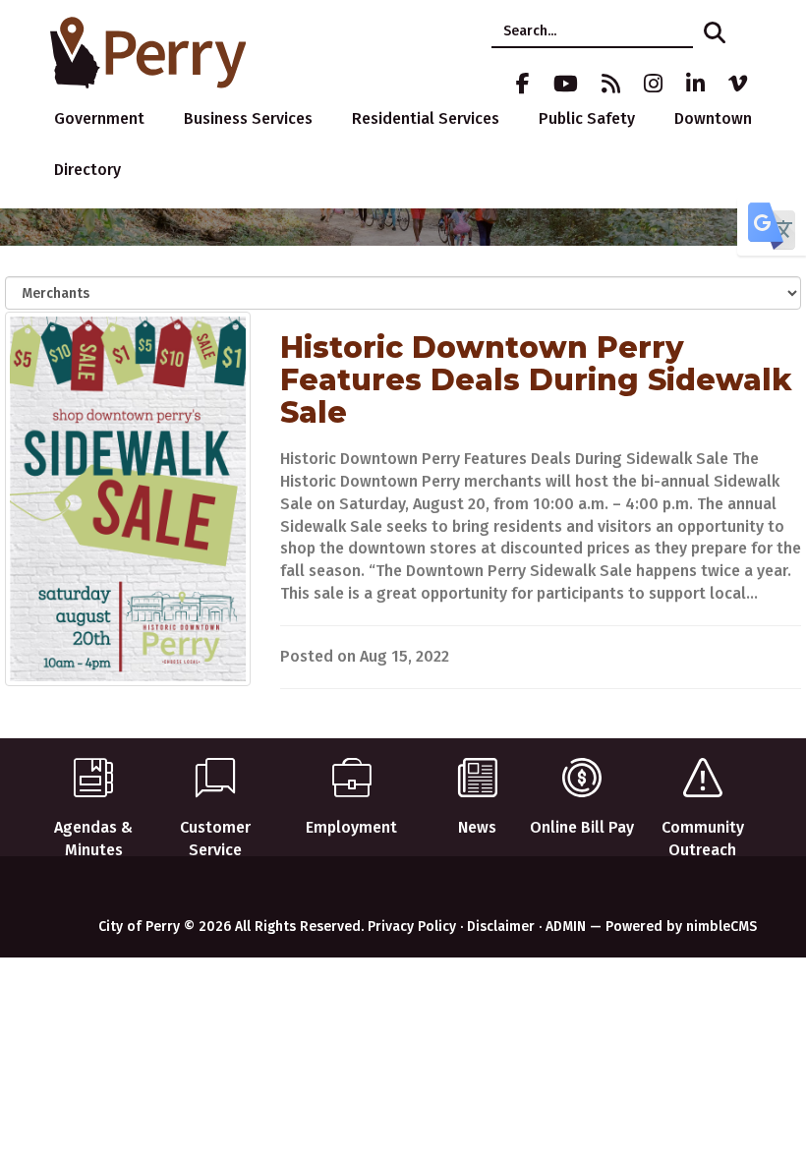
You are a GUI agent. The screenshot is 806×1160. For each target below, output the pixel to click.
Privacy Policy (412, 926)
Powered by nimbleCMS (681, 926)
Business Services (248, 118)
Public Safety (587, 118)
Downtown (713, 118)
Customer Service (215, 838)
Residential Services (425, 118)
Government (99, 118)
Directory (87, 169)
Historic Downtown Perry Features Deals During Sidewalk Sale (536, 380)
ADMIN (566, 926)
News (477, 827)
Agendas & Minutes (93, 838)
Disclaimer (501, 926)
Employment (351, 827)
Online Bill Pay (582, 827)
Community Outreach (703, 838)
